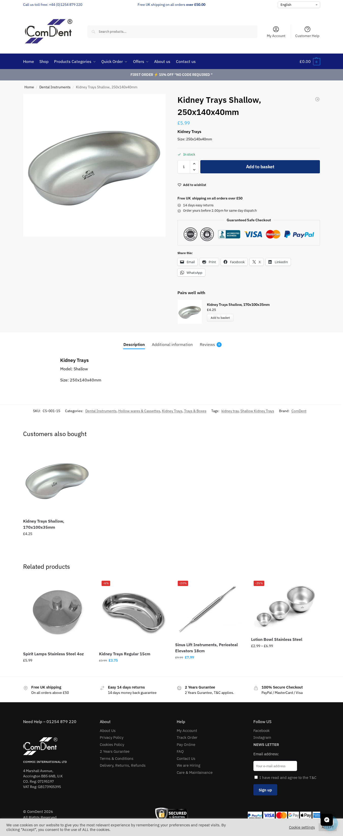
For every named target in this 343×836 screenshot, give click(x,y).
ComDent (298, 411)
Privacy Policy (111, 737)
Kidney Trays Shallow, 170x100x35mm (238, 304)
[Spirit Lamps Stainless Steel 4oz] (57, 612)
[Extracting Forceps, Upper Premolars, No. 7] (317, 99)
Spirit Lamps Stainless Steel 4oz (53, 653)
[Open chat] (327, 820)
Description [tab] (134, 344)
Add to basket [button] (57, 544)
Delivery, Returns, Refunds (122, 765)
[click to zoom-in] (94, 165)
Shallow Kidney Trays (257, 411)
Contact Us (186, 758)
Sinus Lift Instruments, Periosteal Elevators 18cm (206, 647)
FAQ (180, 751)
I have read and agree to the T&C (287, 777)
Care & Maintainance (195, 772)
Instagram (262, 737)
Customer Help (307, 36)
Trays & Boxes (195, 411)
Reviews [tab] (210, 344)
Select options (285, 657)
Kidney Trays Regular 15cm (124, 653)
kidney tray (230, 411)
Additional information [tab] (172, 344)
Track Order (187, 737)
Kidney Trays (172, 411)
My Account (276, 36)
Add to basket (260, 167)
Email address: (266, 753)
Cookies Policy (112, 744)
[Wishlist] (84, 453)
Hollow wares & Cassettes (139, 411)
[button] (310, 61)
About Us (108, 730)
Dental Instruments (55, 87)
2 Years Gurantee (114, 751)
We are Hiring (188, 765)
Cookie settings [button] (302, 827)
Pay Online (186, 744)
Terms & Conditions (116, 758)
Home (29, 87)
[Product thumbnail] (192, 312)
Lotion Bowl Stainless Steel (276, 639)
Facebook (261, 730)
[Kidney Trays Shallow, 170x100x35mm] (57, 479)
